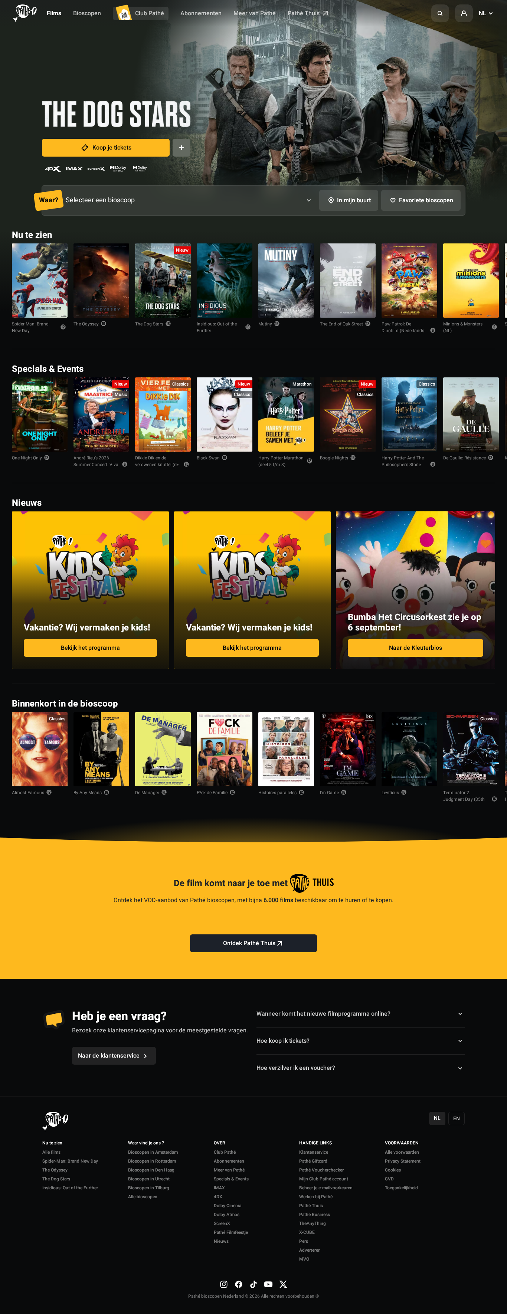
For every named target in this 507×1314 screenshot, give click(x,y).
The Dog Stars (149, 324)
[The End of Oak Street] (348, 280)
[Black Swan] (224, 414)
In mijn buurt (354, 200)
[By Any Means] (101, 749)
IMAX (219, 1187)
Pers (303, 1241)
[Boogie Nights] (348, 414)
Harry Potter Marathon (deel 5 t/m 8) (281, 461)
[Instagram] (223, 1284)
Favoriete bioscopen (426, 200)
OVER (219, 1143)
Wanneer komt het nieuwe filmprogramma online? (323, 1013)
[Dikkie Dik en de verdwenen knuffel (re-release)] (163, 414)
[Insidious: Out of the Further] (224, 280)
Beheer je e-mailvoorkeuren (326, 1187)
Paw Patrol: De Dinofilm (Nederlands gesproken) (403, 331)
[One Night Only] (40, 414)
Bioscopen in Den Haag (151, 1170)
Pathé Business (314, 1214)
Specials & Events (231, 1179)
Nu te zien (52, 1143)
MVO (304, 1259)
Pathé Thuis (304, 13)
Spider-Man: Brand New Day (30, 327)
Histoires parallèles (277, 792)
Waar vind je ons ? (146, 1143)
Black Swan (208, 458)
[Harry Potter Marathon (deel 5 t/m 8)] (286, 414)
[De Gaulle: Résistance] (471, 414)
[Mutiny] (286, 280)
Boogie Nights (334, 458)
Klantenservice (313, 1152)
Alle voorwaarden (402, 1152)
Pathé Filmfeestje (231, 1232)
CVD (389, 1179)
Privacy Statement (403, 1161)
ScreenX (222, 1223)
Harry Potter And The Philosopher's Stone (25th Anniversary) (403, 465)
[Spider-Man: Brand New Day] (40, 280)
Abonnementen (201, 13)
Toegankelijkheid (401, 1187)
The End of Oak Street (341, 324)
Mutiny (265, 324)
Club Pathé (149, 13)
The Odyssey (86, 324)
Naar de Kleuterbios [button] (415, 647)
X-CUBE (307, 1232)
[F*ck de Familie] (224, 749)
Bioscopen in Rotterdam (152, 1161)
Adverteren (310, 1250)
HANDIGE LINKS (315, 1143)
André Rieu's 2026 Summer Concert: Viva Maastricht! (95, 465)
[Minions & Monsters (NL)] (471, 280)
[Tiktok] (253, 1284)
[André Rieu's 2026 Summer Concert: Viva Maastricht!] (101, 414)
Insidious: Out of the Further (217, 327)
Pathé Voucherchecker (321, 1170)
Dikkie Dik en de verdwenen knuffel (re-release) (157, 465)
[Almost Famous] (40, 749)
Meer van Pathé (254, 13)
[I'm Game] (348, 749)
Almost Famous (28, 792)
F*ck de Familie (212, 792)
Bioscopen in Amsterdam (153, 1152)
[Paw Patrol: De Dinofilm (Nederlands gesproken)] (409, 280)
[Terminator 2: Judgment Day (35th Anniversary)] (471, 749)
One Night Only (27, 458)
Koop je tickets (111, 147)
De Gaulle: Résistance (464, 458)
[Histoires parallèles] (286, 749)
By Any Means (87, 792)
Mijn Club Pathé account (323, 1179)
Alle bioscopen (142, 1196)
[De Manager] (163, 749)
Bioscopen (87, 13)
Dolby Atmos (226, 1214)
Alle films (51, 1152)
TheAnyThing (312, 1223)
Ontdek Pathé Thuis (249, 943)
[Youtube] (268, 1284)
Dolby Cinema (227, 1205)
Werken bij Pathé (316, 1196)
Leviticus (390, 792)
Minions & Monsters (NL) (463, 327)
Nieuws (221, 1241)
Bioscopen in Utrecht (149, 1179)
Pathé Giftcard (313, 1161)
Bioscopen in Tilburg (148, 1187)
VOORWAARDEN (402, 1143)
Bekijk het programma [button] (90, 647)
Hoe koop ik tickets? (283, 1040)
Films (54, 13)
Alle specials (472, 368)
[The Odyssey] (101, 280)
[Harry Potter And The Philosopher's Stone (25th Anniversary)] (409, 414)
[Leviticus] (409, 749)
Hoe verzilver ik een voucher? (295, 1068)
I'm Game (329, 792)
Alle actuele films (466, 234)
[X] (283, 1284)
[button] (440, 13)
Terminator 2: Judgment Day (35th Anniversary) (464, 799)
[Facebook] (238, 1284)
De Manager (147, 792)
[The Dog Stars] (163, 280)
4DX (218, 1196)
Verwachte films (468, 703)
